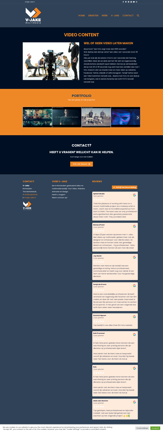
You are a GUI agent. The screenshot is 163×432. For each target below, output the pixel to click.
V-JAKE (115, 15)
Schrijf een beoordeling (126, 187)
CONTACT (128, 15)
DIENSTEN (93, 15)
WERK (105, 15)
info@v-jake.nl (30, 2)
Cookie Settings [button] (142, 428)
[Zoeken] (136, 15)
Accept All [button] (155, 428)
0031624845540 (31, 194)
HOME (82, 15)
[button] (25, 117)
